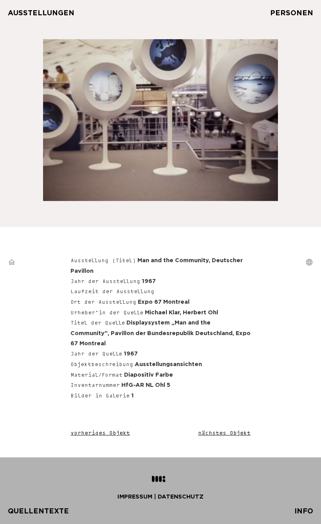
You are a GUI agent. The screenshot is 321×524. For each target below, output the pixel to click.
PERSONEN (291, 13)
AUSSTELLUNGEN (41, 13)
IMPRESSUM (134, 496)
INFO (303, 511)
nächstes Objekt (224, 433)
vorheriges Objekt (100, 433)
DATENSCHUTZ (181, 496)
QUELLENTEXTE (38, 511)
